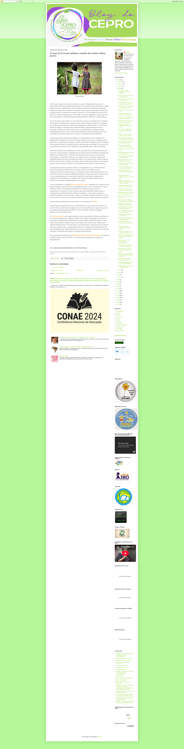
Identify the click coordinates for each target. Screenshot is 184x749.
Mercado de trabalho (121, 325)
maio (119, 272)
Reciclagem (119, 328)
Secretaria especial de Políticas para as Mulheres (124, 698)
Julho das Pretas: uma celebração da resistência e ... (125, 223)
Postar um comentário (58, 267)
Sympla (94, 201)
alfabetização (119, 311)
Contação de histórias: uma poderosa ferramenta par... (125, 232)
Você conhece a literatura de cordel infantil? (125, 215)
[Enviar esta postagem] (62, 258)
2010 (118, 299)
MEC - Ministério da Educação (124, 678)
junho (119, 270)
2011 (118, 297)
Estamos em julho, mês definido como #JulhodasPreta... (124, 241)
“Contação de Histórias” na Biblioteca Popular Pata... (125, 204)
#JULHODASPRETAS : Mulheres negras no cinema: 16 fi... (126, 177)
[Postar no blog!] (67, 258)
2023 (118, 80)
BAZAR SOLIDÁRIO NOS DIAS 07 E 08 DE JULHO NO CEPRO (126, 236)
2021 (118, 281)
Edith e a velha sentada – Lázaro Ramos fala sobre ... (125, 146)
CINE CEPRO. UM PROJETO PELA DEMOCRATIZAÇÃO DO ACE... (125, 255)
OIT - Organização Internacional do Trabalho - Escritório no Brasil (124, 695)
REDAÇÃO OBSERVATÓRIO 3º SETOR (67, 248)
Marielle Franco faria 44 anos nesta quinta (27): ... (125, 96)
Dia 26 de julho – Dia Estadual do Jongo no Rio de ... (126, 107)
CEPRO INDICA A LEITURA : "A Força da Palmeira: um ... (126, 207)
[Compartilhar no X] (69, 258)
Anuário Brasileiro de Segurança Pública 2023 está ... (125, 126)
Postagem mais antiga (103, 270)
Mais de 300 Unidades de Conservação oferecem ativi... (124, 131)
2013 (118, 293)
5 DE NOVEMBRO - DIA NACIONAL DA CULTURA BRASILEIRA (75, 346)
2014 (118, 290)
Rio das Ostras (120, 330)
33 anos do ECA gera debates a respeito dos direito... (125, 218)
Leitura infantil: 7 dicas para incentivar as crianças (125, 160)
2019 (118, 286)
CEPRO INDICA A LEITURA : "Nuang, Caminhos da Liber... (125, 250)
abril (119, 274)
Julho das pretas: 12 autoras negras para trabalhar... (125, 121)
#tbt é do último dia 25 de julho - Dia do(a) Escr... (126, 99)
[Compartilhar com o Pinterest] (73, 258)
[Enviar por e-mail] (65, 258)
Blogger (100, 736)
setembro (120, 84)
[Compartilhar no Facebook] (71, 258)
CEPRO (128, 52)
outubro (120, 81)
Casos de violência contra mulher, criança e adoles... (125, 135)
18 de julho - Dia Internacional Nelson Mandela (125, 164)
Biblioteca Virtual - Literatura (123, 660)
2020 (118, 284)
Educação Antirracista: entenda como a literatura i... (126, 153)
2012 (118, 295)
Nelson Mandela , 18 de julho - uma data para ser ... (126, 156)
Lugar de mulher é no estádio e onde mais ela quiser (126, 142)
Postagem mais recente (56, 270)
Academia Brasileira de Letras (124, 658)
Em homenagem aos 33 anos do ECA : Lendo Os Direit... (125, 186)
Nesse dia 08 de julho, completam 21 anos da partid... (124, 228)
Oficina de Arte (120, 327)
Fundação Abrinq (120, 669)
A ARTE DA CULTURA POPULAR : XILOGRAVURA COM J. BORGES (77, 337)
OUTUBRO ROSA (63, 356)
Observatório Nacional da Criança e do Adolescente (125, 692)
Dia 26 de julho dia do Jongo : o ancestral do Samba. (125, 103)
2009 (118, 302)
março (119, 277)
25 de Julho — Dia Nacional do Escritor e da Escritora (126, 117)
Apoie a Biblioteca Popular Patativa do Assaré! (125, 259)
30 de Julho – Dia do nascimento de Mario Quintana (124, 92)
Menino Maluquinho (121, 680)
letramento (119, 323)
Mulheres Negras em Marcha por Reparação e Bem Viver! (126, 138)
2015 (118, 288)
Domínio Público (120, 667)
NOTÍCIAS (83, 248)
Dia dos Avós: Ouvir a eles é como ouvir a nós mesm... (125, 114)
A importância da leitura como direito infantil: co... (125, 266)
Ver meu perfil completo (121, 73)
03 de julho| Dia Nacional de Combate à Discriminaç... (125, 245)
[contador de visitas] (119, 343)
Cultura (118, 319)
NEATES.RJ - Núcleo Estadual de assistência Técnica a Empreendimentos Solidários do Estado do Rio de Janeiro (125, 687)
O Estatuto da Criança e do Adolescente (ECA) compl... (125, 189)
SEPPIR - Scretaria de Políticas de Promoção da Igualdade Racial (125, 702)
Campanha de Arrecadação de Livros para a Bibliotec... (126, 263)
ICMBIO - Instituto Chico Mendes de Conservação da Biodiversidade (124, 673)
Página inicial (79, 270)
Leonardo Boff (120, 676)
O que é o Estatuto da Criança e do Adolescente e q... (125, 211)
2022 (118, 279)
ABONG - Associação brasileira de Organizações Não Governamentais (125, 655)
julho (119, 88)
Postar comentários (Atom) (61, 273)
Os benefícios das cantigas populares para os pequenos (126, 200)
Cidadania (119, 317)
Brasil (117, 313)
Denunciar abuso (120, 335)
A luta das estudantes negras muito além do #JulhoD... (125, 167)
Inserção (118, 321)
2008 (118, 304)
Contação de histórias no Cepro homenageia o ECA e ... (126, 172)
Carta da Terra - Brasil (122, 665)
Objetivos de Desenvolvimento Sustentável (86, 235)
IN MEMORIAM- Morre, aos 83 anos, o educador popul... (125, 193)
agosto (120, 86)
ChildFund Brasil (57, 216)
